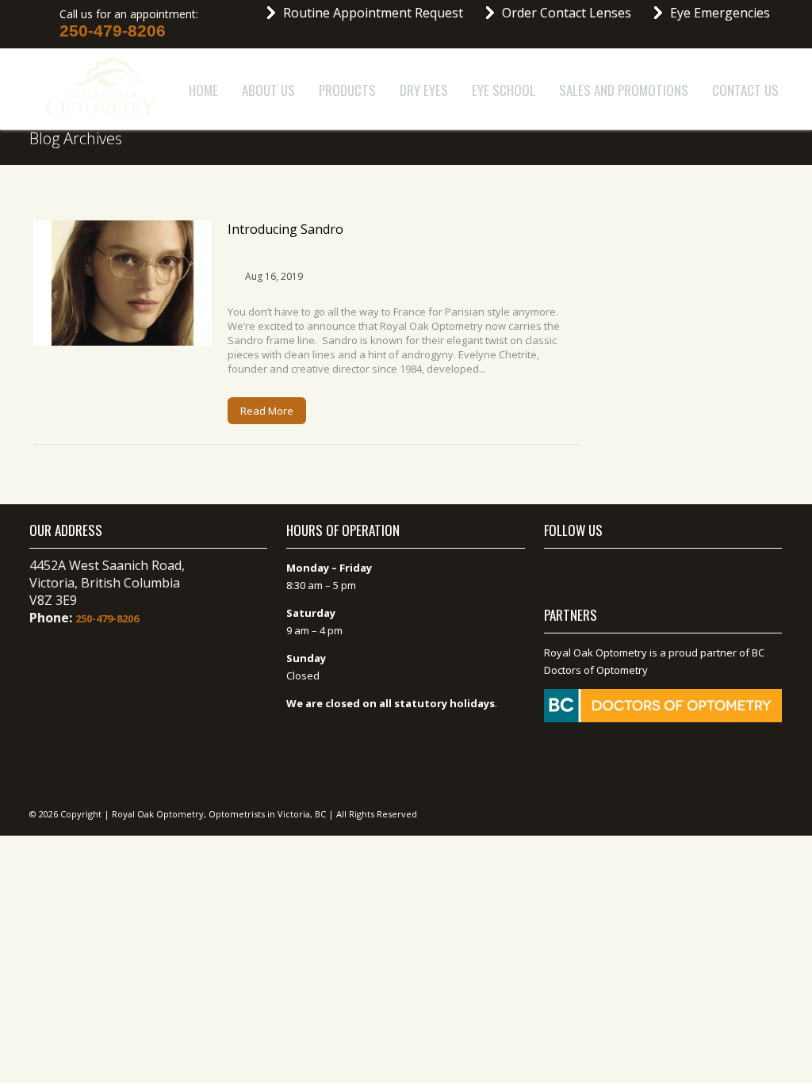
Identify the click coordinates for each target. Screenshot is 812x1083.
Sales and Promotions (623, 90)
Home (203, 90)
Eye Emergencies (720, 12)
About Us (268, 90)
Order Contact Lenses (566, 12)
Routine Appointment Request (373, 12)
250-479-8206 (112, 30)
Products (347, 90)
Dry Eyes (424, 90)
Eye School (503, 90)
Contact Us (745, 90)
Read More (266, 411)
